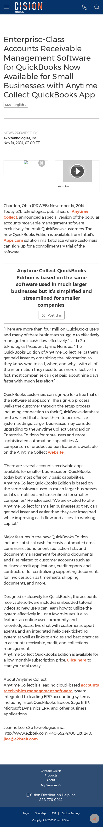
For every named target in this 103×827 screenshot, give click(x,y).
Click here (76, 660)
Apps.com (13, 240)
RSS (54, 813)
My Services (49, 785)
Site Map (40, 813)
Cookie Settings (71, 813)
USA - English (15, 105)
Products (51, 775)
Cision (58, 820)
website (56, 452)
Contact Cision (51, 771)
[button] (85, 7)
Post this (54, 315)
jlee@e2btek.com (21, 739)
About (50, 780)
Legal (26, 813)
